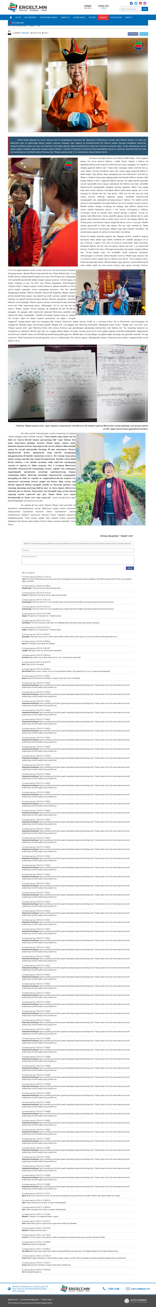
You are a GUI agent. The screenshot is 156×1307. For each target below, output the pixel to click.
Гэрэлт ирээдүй (116, 17)
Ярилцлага (103, 17)
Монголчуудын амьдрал (48, 17)
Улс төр (18, 17)
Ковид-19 (128, 17)
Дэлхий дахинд (79, 17)
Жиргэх (144, 34)
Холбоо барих (47, 1299)
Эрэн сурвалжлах (30, 17)
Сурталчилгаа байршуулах (29, 1299)
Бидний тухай (12, 1299)
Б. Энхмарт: (17, 33)
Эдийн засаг (65, 17)
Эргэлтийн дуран (17, 23)
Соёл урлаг (92, 17)
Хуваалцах (133, 34)
